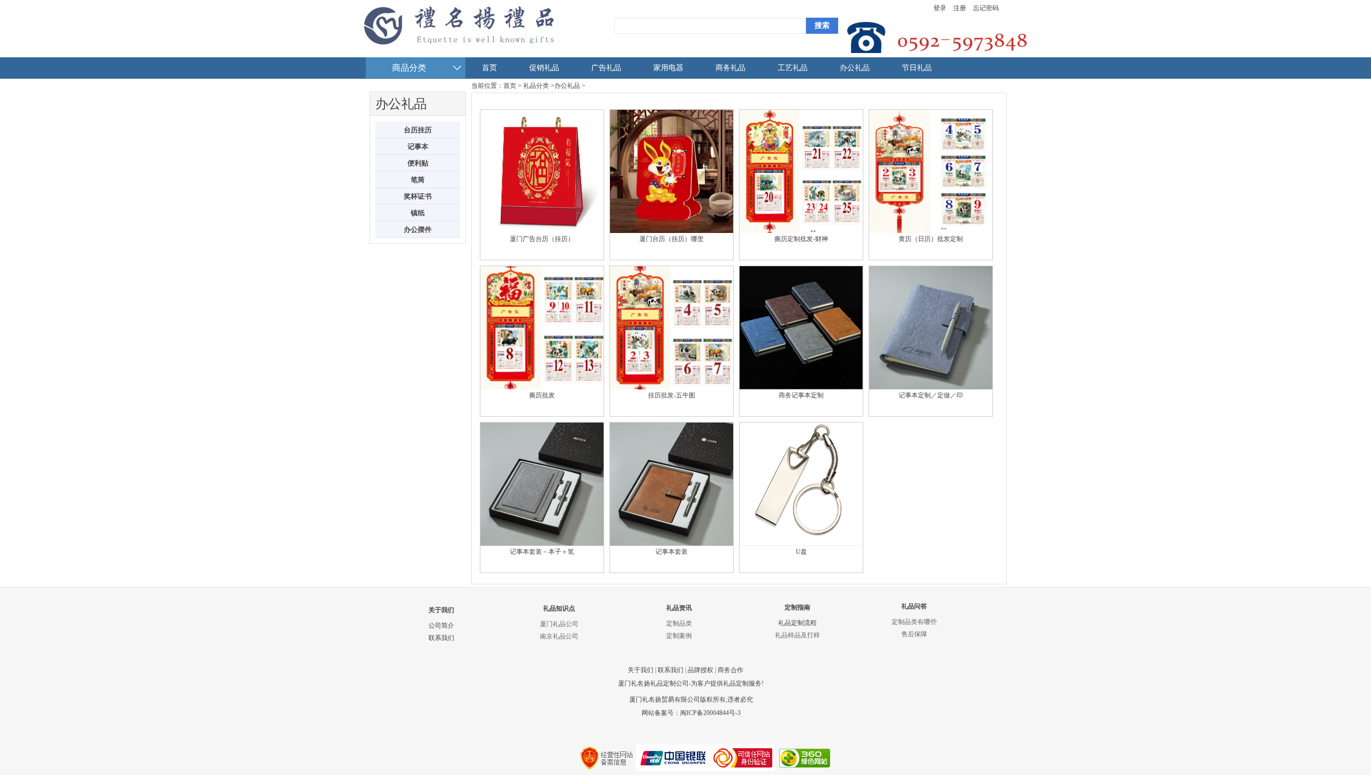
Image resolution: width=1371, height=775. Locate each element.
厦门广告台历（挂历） (542, 239)
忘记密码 (986, 8)
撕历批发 (542, 395)
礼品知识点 (559, 608)
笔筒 (418, 180)
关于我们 (441, 610)
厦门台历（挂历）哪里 (671, 239)
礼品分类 (536, 85)
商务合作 (730, 670)
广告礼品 (606, 68)
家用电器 (668, 68)
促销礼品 (544, 68)
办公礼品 (855, 68)
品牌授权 (700, 670)
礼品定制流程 (797, 623)
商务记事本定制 (801, 395)
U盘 (801, 551)
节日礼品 (917, 68)
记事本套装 (672, 551)
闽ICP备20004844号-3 (710, 713)
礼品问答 (914, 606)
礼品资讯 (679, 608)
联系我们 (441, 638)
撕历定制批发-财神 (801, 239)
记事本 (418, 146)
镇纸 (418, 213)
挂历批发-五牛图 (671, 395)
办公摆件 (418, 229)
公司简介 (441, 625)
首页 (489, 68)
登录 (939, 8)
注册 (959, 8)
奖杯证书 (418, 196)
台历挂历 (418, 130)
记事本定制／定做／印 (931, 395)
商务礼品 (730, 68)
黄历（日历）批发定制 (931, 239)
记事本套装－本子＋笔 (542, 551)
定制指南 (797, 607)
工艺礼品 (793, 68)
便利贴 (418, 163)
